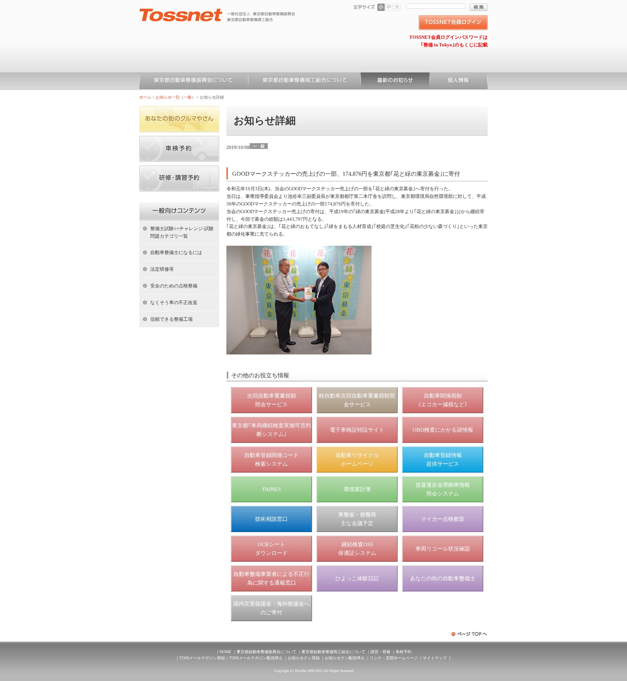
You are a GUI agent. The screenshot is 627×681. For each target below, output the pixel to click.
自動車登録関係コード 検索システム (271, 459)
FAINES (271, 489)
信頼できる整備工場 (171, 319)
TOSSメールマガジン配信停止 (256, 658)
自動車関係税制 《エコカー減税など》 (442, 400)
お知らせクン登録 (304, 658)
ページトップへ (469, 634)
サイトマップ (435, 658)
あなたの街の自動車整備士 (442, 578)
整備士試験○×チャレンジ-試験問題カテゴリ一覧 (182, 232)
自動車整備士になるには (176, 252)
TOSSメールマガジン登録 (202, 658)
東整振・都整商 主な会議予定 (357, 519)
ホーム (145, 97)
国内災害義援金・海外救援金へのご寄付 (271, 608)
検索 (479, 7)
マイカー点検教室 (442, 519)
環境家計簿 (357, 489)
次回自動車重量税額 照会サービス (271, 400)
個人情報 (459, 81)
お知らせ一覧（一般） (395, 81)
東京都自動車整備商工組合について (304, 81)
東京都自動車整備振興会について (193, 81)
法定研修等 (162, 269)
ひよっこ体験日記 (357, 578)
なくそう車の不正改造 (173, 302)
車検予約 (403, 651)
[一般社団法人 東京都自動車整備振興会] (217, 11)
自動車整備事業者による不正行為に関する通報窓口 (271, 578)
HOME (225, 651)
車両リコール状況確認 (442, 549)
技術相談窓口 (271, 519)
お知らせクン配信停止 (345, 658)
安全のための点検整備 (173, 285)
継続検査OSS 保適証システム (357, 548)
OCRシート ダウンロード (271, 548)
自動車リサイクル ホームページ (357, 459)
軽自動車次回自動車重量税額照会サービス (357, 400)
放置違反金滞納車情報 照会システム (442, 489)
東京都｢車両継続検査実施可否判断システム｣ (271, 430)
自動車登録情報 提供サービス (443, 459)
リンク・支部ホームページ (394, 658)
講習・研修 (380, 651)
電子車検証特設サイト (357, 430)
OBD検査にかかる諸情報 (443, 430)
